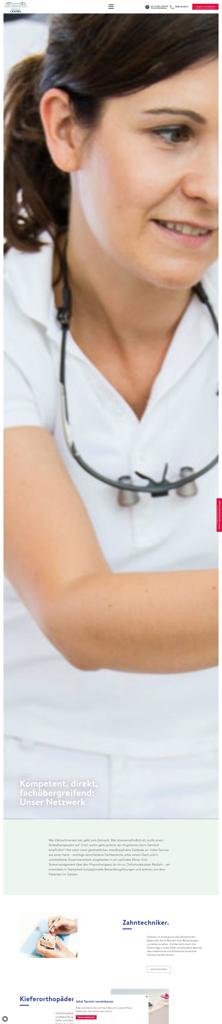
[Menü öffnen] (111, 6)
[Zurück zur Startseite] (15, 6)
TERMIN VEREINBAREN (205, 7)
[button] (5, 1019)
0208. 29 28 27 (181, 6)
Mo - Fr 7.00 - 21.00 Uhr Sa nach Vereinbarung (159, 7)
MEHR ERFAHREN (159, 969)
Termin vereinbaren (86, 1017)
